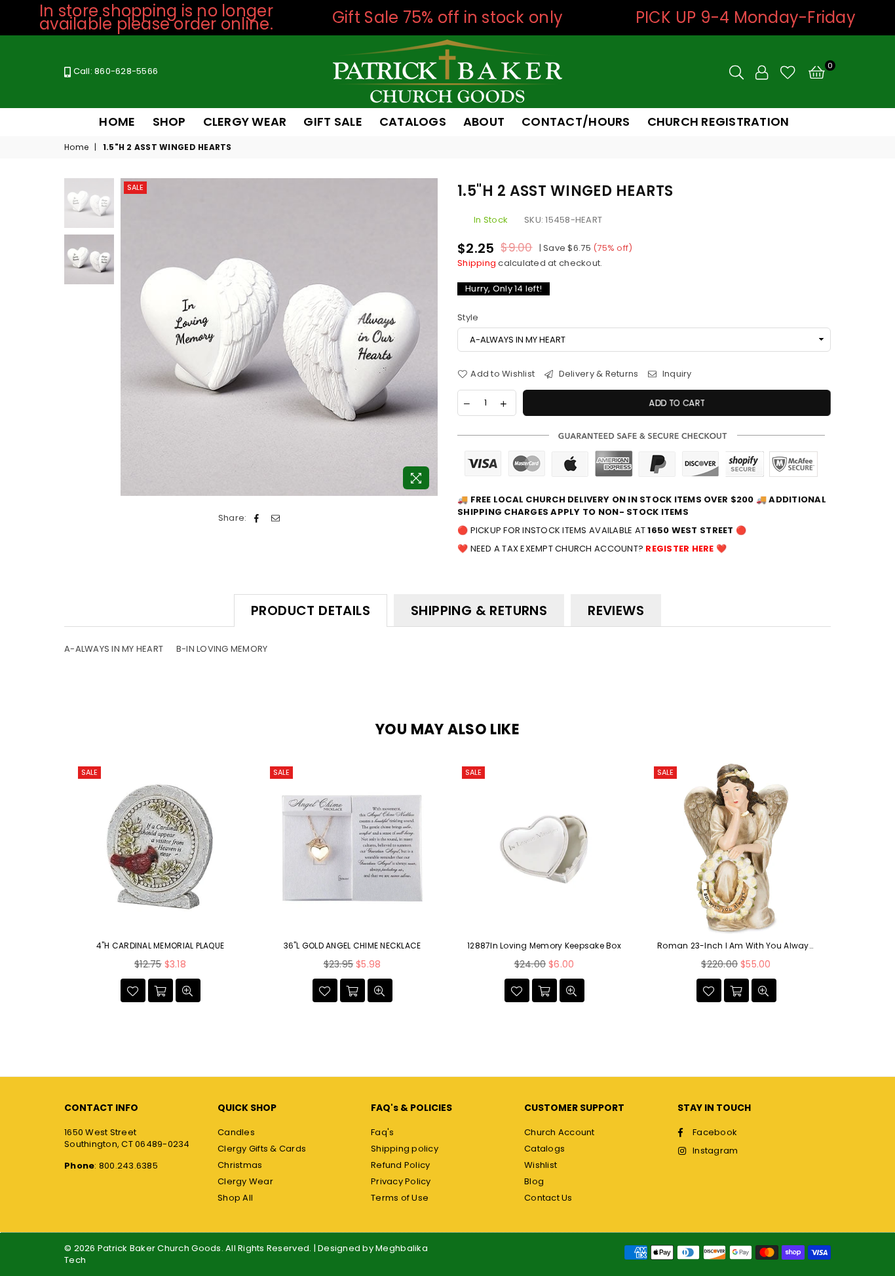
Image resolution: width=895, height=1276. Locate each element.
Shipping (476, 263)
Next (426, 337)
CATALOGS (412, 121)
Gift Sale (332, 121)
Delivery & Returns (597, 374)
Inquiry (675, 374)
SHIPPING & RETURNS (479, 610)
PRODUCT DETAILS (310, 610)
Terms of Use (399, 1198)
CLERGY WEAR (245, 121)
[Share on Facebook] (257, 518)
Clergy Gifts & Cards (262, 1148)
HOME (117, 121)
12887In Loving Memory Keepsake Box (544, 946)
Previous (132, 337)
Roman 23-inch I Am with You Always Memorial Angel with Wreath (736, 946)
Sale (135, 187)
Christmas (240, 1165)
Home (76, 147)
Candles (236, 1132)
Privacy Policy (401, 1181)
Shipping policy (404, 1148)
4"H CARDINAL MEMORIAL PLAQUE (160, 946)
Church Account (559, 1132)
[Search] (736, 72)
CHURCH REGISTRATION (718, 121)
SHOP (169, 121)
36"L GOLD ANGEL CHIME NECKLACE (352, 946)
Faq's (382, 1132)
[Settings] (762, 72)
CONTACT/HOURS (576, 121)
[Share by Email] (275, 518)
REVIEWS (616, 610)
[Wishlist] (788, 72)
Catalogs (544, 1148)
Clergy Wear (245, 1181)
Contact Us (548, 1198)
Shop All (235, 1198)
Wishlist (540, 1165)
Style (467, 318)
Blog (534, 1181)
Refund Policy (400, 1165)
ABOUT (484, 121)
